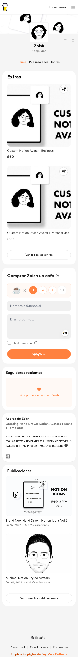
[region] (39, 167)
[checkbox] (20, 342)
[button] (73, 7)
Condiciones (39, 647)
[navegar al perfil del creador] (39, 32)
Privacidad (17, 647)
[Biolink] (8, 456)
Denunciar (60, 647)
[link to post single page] (39, 502)
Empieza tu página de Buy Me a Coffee (37, 654)
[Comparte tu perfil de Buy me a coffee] (73, 40)
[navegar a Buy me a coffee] (5, 7)
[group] (39, 120)
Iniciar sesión (58, 7)
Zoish (39, 45)
